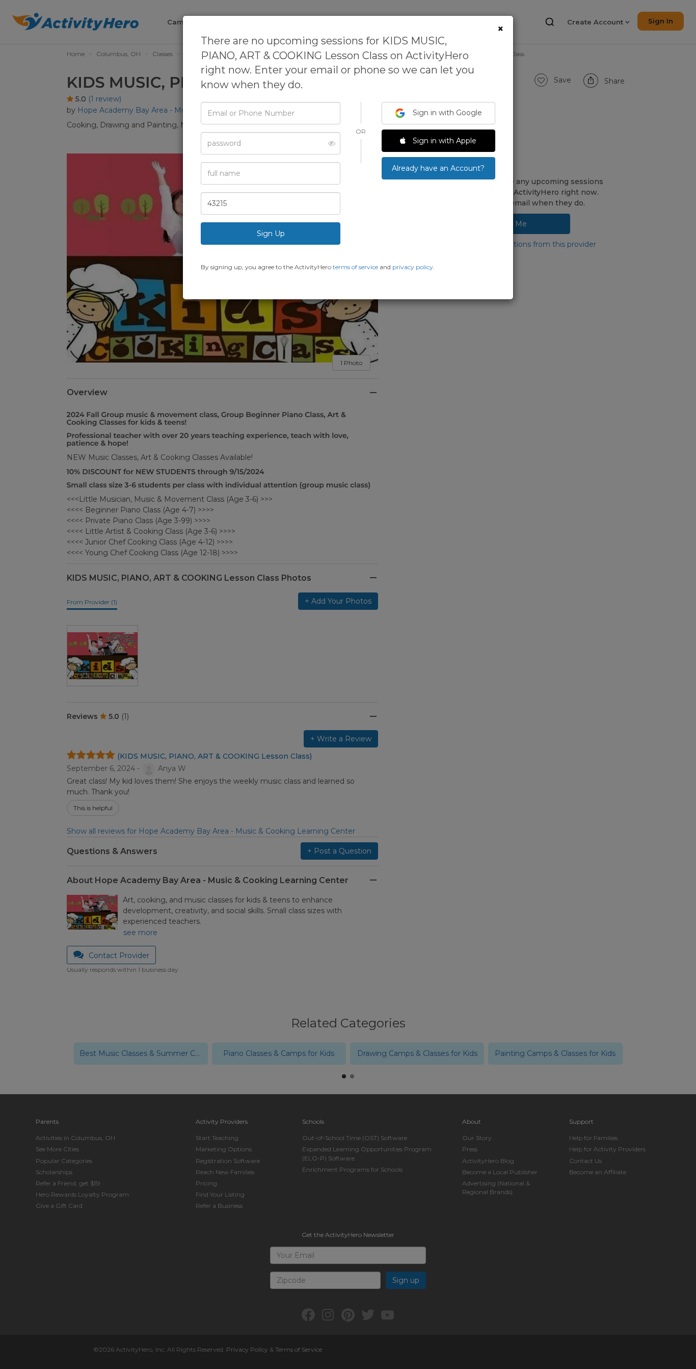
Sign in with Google (446, 112)
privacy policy (412, 267)
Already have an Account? (438, 168)
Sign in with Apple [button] (443, 140)
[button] (329, 143)
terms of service (355, 267)
